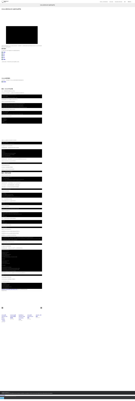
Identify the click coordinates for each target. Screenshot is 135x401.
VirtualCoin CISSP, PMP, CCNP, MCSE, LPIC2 (9, 289)
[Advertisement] (22, 17)
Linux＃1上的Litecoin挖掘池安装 (13, 316)
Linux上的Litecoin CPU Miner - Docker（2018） (4, 317)
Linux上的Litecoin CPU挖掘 (30, 316)
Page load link (2, 395)
